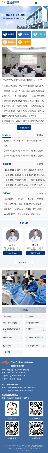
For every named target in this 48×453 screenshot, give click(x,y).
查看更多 (22, 262)
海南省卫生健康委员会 (10, 395)
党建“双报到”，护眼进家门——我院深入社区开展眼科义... (25, 199)
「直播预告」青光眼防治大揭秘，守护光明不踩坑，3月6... (25, 185)
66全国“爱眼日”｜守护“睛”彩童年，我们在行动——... (24, 214)
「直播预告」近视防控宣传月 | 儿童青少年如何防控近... (25, 180)
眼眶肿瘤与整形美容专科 (34, 338)
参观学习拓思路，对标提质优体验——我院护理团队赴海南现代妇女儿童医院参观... (24, 106)
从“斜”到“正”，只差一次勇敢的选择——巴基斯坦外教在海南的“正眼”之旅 (24, 96)
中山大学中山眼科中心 (10, 384)
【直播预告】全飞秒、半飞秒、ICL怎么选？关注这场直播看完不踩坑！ (24, 91)
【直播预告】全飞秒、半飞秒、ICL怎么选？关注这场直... (25, 170)
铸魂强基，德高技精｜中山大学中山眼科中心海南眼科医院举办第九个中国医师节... (24, 86)
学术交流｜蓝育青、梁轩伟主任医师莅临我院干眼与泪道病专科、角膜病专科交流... (24, 111)
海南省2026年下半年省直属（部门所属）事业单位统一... (25, 140)
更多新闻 (23, 128)
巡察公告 (7, 145)
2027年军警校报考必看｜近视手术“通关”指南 (19, 116)
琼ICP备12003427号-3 (19, 448)
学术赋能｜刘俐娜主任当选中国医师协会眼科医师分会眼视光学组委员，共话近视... (24, 101)
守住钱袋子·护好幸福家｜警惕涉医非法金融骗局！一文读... (25, 204)
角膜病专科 (7, 346)
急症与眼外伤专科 (10, 322)
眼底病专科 (30, 316)
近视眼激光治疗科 (33, 322)
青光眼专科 (30, 329)
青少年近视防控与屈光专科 (11, 330)
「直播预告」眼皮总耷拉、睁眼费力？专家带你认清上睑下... (25, 175)
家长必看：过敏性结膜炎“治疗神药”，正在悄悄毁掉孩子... (25, 209)
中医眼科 (6, 352)
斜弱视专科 (7, 337)
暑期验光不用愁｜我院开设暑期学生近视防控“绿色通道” (23, 121)
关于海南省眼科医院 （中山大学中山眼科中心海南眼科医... (25, 150)
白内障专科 (7, 316)
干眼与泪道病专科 (33, 346)
